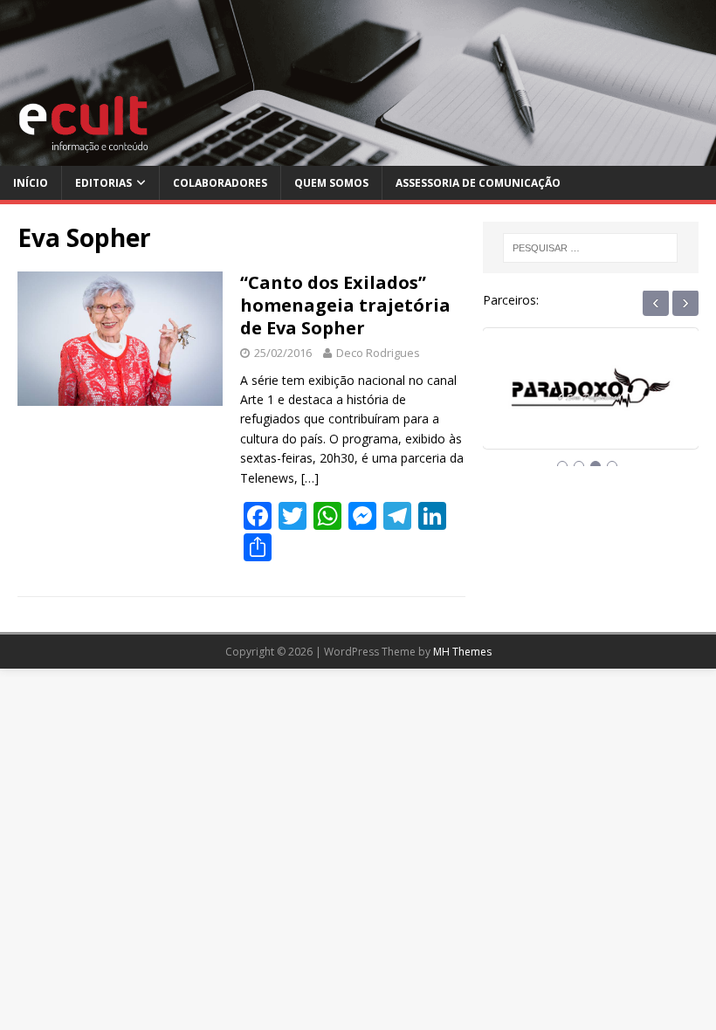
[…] (310, 478)
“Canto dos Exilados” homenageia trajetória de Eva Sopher (345, 305)
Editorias (103, 182)
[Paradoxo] (590, 403)
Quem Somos (331, 182)
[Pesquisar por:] (590, 248)
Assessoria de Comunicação (478, 182)
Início (30, 182)
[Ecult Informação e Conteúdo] (358, 156)
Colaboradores (220, 182)
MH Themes (462, 651)
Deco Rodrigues (378, 352)
